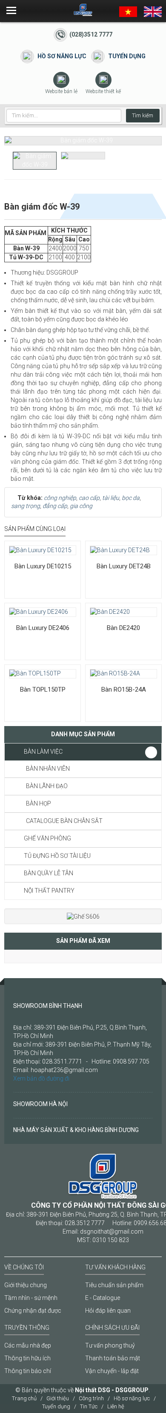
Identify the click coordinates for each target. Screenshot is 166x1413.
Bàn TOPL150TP (43, 689)
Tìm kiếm (142, 116)
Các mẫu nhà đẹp (27, 1345)
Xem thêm (33, 540)
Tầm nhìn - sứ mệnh (30, 1297)
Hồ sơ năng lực (61, 56)
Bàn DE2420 (123, 628)
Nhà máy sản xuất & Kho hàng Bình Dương (76, 1129)
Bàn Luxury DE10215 (42, 566)
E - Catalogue (102, 1297)
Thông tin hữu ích (27, 1358)
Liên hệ (115, 1406)
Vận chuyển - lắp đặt (112, 1371)
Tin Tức (88, 1406)
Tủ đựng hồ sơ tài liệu (57, 855)
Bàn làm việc (43, 751)
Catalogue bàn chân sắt (64, 820)
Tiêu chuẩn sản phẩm (114, 1285)
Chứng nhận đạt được (32, 1310)
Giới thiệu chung (25, 1285)
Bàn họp (38, 803)
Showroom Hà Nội (40, 1104)
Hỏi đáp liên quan (108, 1310)
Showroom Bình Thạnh (47, 1005)
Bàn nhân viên (48, 768)
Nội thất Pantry (49, 890)
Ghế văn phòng (47, 838)
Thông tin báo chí (27, 1371)
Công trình (91, 1398)
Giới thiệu (57, 1398)
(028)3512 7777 (90, 34)
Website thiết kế (103, 91)
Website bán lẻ (61, 91)
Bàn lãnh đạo (47, 786)
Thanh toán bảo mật (112, 1358)
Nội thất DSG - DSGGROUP (112, 1390)
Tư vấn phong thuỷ (110, 1345)
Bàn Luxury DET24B (124, 566)
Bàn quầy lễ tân (48, 873)
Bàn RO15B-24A (123, 689)
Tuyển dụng (127, 56)
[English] (153, 11)
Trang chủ (24, 1398)
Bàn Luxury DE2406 (42, 628)
